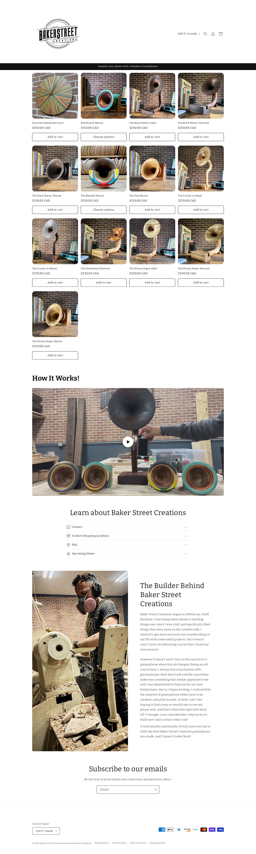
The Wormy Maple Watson (47, 341)
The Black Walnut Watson (46, 195)
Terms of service (138, 843)
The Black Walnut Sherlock (193, 123)
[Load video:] (128, 442)
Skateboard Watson (92, 123)
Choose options (103, 136)
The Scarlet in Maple (190, 195)
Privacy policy (119, 843)
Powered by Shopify (82, 843)
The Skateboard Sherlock (95, 268)
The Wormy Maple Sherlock (194, 268)
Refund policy (102, 843)
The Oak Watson (138, 195)
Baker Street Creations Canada (55, 843)
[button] (205, 34)
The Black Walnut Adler (143, 123)
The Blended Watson (92, 195)
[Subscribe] (155, 790)
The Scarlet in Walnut (44, 268)
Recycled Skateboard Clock (48, 123)
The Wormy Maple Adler (143, 268)
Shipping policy (158, 843)
